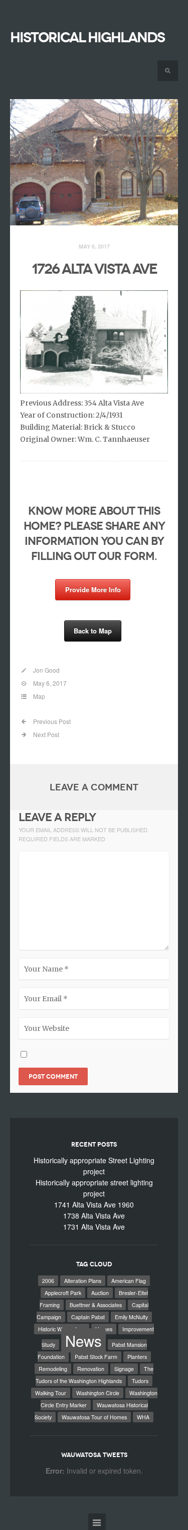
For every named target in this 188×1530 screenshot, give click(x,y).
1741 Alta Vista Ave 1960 (94, 1204)
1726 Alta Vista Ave (94, 269)
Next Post (45, 734)
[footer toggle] (97, 1521)
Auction (100, 1293)
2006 (48, 1280)
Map (39, 696)
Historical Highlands (87, 37)
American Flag (128, 1280)
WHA (143, 1417)
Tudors (140, 1381)
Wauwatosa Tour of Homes (94, 1417)
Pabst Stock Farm (96, 1356)
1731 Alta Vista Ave (94, 1227)
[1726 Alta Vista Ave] (94, 162)
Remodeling (53, 1369)
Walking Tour (50, 1393)
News (83, 1340)
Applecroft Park (63, 1293)
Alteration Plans (82, 1280)
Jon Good (46, 670)
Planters (137, 1356)
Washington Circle (97, 1393)
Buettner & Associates (96, 1305)
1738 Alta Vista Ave (94, 1216)
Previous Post (51, 721)
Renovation (90, 1369)
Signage (124, 1369)
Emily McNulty (131, 1317)
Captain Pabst (88, 1317)
